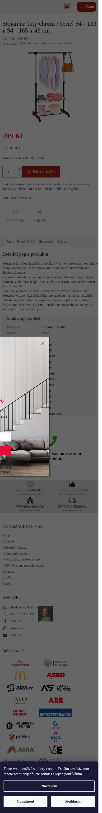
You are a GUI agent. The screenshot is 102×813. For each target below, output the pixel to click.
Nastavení (49, 786)
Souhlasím (73, 801)
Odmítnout (25, 801)
